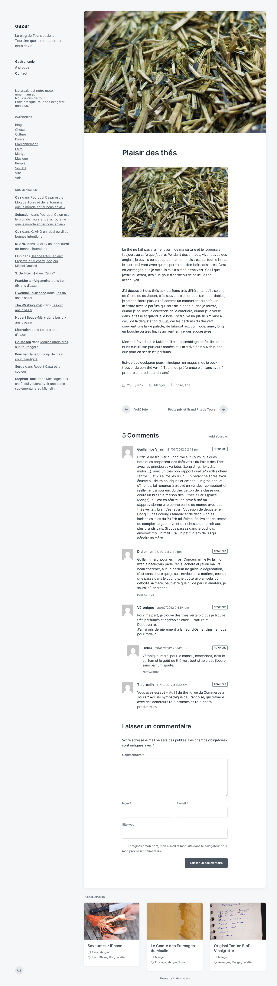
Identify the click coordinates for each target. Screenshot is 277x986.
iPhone (103, 957)
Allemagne (135, 270)
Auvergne (224, 962)
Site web (128, 824)
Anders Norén (181, 978)
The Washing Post (28, 305)
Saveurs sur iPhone (105, 946)
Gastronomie (25, 61)
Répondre (220, 449)
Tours (181, 962)
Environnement (26, 144)
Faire (19, 149)
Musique (21, 158)
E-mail (182, 803)
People (20, 163)
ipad (94, 957)
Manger (21, 154)
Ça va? (50, 273)
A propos (22, 67)
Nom (126, 803)
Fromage (160, 962)
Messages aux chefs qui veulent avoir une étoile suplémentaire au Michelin (41, 383)
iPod (111, 957)
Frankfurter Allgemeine (33, 281)
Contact (21, 73)
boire (179, 385)
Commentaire (133, 755)
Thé (187, 385)
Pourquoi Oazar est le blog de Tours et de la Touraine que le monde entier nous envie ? (40, 202)
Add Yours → (218, 436)
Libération (23, 330)
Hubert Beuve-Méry (30, 317)
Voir (18, 178)
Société (20, 168)
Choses (20, 130)
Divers (19, 139)
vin (166, 321)
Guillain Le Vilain (150, 449)
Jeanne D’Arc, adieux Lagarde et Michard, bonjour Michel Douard (39, 261)
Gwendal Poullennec (30, 293)
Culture (20, 134)
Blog (18, 125)
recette (120, 957)
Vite (18, 173)
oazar (22, 26)
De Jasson (23, 342)
